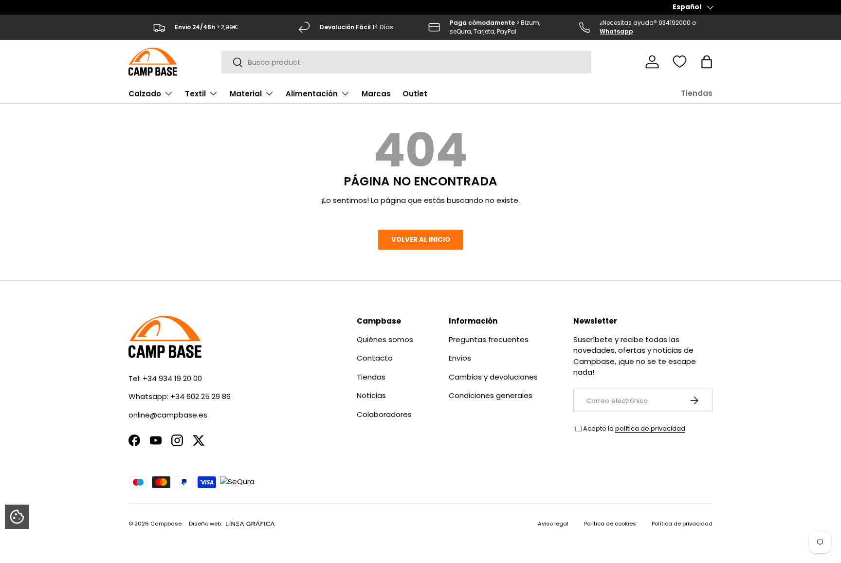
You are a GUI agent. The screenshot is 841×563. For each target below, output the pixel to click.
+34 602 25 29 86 (200, 396)
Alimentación (312, 94)
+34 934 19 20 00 (172, 378)
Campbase (166, 523)
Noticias (371, 395)
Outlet (414, 94)
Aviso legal (553, 523)
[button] (706, 62)
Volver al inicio (420, 239)
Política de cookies (610, 523)
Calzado (144, 94)
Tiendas (697, 93)
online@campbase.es (167, 415)
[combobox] (406, 62)
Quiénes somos (385, 339)
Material (246, 94)
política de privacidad (650, 428)
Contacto (375, 358)
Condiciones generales (490, 395)
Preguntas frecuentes (489, 339)
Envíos (460, 358)
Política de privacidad (682, 523)
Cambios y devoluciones (493, 377)
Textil (195, 94)
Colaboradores (384, 414)
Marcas (376, 94)
